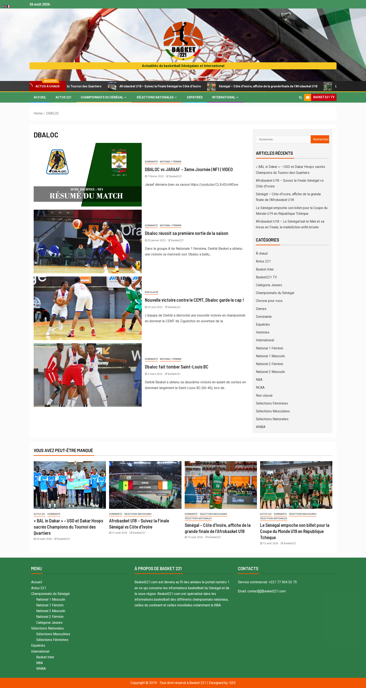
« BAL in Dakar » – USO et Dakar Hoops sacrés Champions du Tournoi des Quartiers (68, 527)
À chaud (262, 253)
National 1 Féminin (170, 161)
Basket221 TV (266, 277)
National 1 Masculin (270, 356)
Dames (261, 309)
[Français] (9, 6)
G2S (232, 683)
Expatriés (195, 97)
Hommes (262, 332)
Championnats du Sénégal (102, 97)
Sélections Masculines (273, 411)
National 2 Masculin (270, 372)
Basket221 (175, 176)
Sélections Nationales (155, 97)
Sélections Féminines (272, 403)
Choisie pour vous (269, 301)
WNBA (260, 427)
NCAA (260, 387)
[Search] (300, 97)
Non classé (151, 292)
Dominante (151, 161)
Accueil (40, 97)
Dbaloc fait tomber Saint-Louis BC (176, 366)
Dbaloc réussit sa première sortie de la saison (186, 233)
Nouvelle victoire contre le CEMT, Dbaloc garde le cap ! (194, 300)
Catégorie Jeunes (269, 285)
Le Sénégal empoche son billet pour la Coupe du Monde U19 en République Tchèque (294, 531)
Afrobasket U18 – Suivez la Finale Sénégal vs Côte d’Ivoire (129, 86)
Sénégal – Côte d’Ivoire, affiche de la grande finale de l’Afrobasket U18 (237, 86)
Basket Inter (265, 269)
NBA (259, 380)
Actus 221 (63, 97)
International (223, 97)
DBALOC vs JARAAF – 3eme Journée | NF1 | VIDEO (189, 169)
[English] (5, 6)
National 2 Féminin (269, 364)
